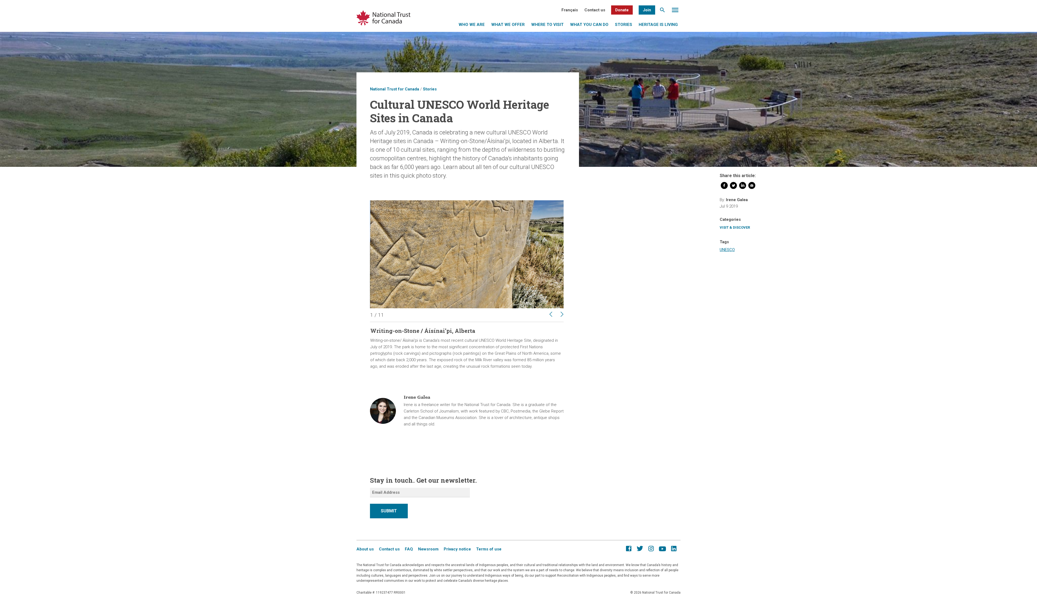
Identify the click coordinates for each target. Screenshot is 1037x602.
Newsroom (428, 549)
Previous (546, 314)
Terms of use (488, 549)
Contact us (594, 10)
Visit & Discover (735, 227)
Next (559, 314)
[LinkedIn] (742, 186)
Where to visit (547, 24)
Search (662, 11)
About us (365, 549)
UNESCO (727, 249)
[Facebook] (724, 186)
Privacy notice (457, 549)
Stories (623, 24)
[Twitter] (733, 186)
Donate (622, 10)
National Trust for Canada (394, 89)
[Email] (751, 186)
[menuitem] (569, 10)
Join (647, 10)
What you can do (589, 24)
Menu (675, 11)
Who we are (472, 24)
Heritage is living (658, 24)
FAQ (409, 549)
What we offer (508, 24)
